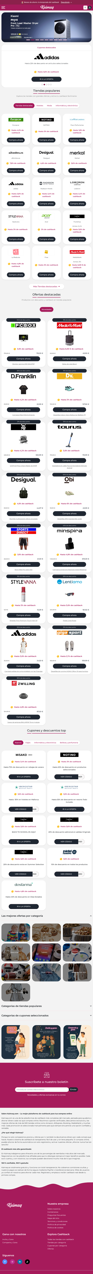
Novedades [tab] (46, 309)
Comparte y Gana (9, 1242)
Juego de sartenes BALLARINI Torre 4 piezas (24, 722)
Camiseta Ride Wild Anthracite (23, 415)
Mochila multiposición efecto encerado (23, 519)
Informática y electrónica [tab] (67, 105)
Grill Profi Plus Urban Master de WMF (23, 466)
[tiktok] (28, 1261)
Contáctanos (52, 1212)
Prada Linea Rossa (69, 620)
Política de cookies (55, 1228)
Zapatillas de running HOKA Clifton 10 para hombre (69, 671)
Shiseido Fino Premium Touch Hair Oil (23, 620)
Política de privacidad (56, 1224)
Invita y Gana (7, 1239)
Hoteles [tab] (39, 105)
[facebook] (5, 1261)
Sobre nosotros (53, 1209)
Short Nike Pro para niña (23, 570)
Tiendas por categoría (56, 1242)
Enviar (73, 1089)
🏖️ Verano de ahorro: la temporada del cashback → (46, 2)
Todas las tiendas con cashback (60, 1239)
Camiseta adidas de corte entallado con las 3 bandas (24, 671)
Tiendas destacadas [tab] (24, 105)
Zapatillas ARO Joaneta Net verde (69, 519)
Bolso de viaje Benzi (69, 364)
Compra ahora (16, 140)
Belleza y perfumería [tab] (69, 743)
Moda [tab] (49, 105)
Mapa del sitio (53, 1218)
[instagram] (13, 1261)
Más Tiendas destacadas (45, 286)
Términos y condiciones (57, 1221)
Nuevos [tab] (18, 743)
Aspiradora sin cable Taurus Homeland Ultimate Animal (69, 467)
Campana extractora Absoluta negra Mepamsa (69, 570)
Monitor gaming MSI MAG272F (23, 364)
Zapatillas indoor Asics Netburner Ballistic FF (69, 415)
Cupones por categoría (57, 1246)
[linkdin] (20, 1261)
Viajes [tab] (27, 743)
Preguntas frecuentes (56, 1215)
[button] (46, 917)
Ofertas (50, 1249)
